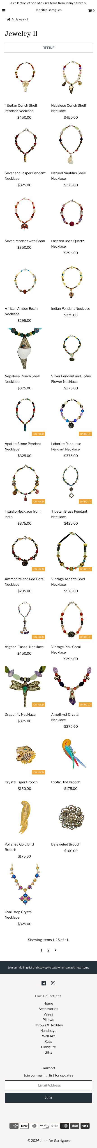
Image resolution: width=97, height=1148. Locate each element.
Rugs (48, 1042)
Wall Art (48, 1036)
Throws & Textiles (48, 1025)
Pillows (48, 1020)
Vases (48, 1014)
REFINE (48, 48)
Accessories (48, 1009)
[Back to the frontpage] (9, 19)
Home (48, 1003)
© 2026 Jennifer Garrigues (49, 1141)
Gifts (48, 1052)
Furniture (48, 1047)
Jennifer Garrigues (48, 10)
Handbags (48, 1031)
